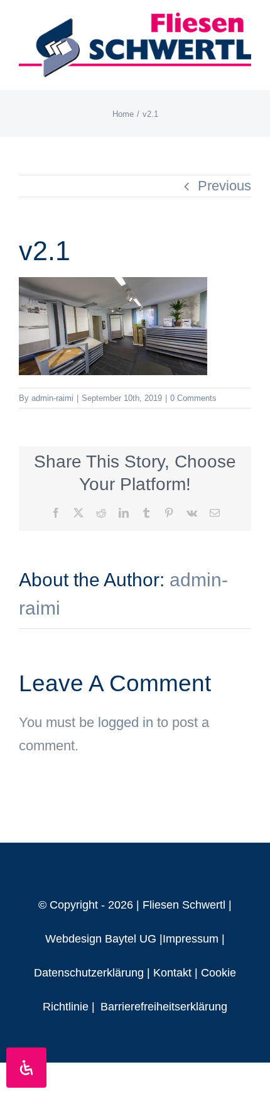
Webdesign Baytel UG (100, 939)
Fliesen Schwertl (184, 905)
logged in (125, 722)
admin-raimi (52, 398)
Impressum (191, 939)
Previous (224, 186)
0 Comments (193, 398)
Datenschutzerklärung (89, 972)
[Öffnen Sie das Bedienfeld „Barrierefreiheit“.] (26, 1068)
